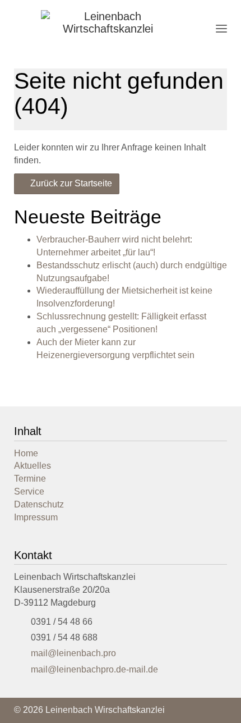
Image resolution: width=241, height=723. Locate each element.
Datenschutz (39, 504)
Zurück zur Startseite (70, 183)
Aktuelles (32, 465)
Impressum (36, 517)
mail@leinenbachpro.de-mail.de (94, 669)
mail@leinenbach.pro (73, 653)
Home (26, 453)
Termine (30, 478)
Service (29, 491)
